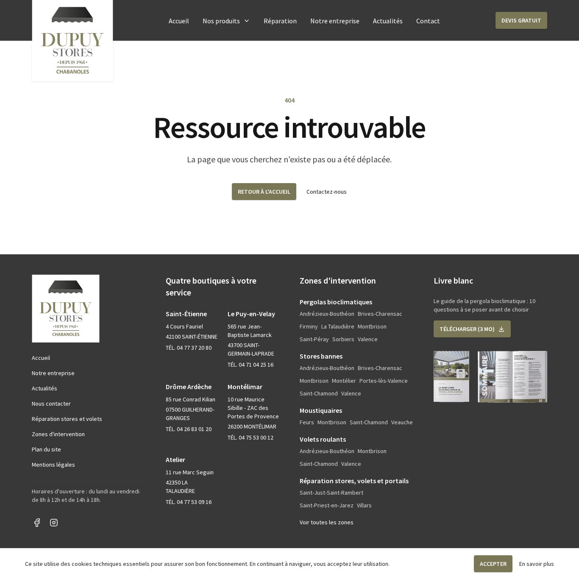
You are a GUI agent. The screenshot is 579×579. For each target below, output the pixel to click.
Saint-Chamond (319, 393)
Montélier (344, 380)
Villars (364, 505)
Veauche (402, 422)
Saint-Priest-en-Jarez (327, 505)
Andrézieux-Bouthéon (327, 313)
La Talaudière (337, 326)
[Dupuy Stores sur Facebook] (37, 523)
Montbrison (372, 326)
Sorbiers (343, 339)
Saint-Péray (314, 339)
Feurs (307, 422)
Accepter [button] (493, 564)
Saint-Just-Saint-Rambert (331, 492)
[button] (521, 20)
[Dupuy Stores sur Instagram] (54, 523)
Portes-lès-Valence (383, 380)
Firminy (309, 326)
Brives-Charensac (380, 313)
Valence (368, 339)
